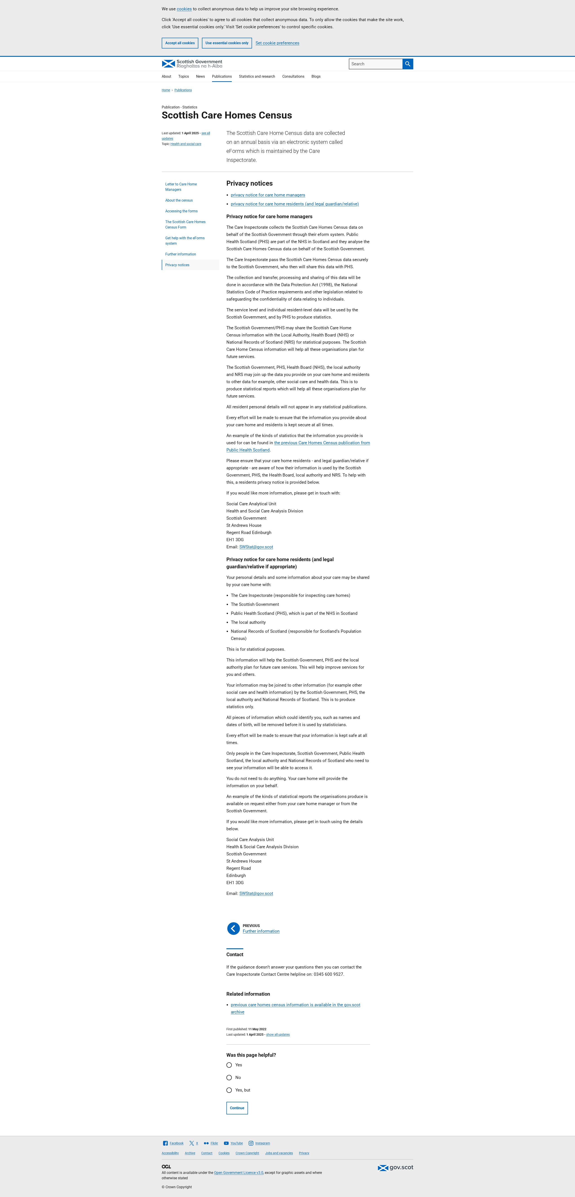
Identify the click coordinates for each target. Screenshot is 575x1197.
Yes (238, 1064)
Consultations (293, 76)
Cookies (224, 1153)
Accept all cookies (180, 43)
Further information (180, 254)
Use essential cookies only (227, 43)
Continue (237, 1108)
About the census (179, 200)
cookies (184, 8)
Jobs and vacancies (279, 1153)
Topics (183, 76)
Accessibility (170, 1153)
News (200, 76)
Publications (222, 76)
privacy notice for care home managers (268, 195)
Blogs (316, 76)
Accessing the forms (181, 211)
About (166, 76)
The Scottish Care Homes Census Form (185, 224)
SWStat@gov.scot (256, 546)
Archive (190, 1153)
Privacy (304, 1153)
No (238, 1077)
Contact (206, 1153)
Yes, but (242, 1090)
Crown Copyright (247, 1153)
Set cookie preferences (277, 43)
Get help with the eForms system (185, 241)
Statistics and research (257, 76)
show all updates (278, 1034)
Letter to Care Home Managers (181, 187)
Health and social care (185, 144)
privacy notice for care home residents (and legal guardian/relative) (295, 203)
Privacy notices (177, 265)
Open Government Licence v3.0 (238, 1173)
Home (166, 90)
